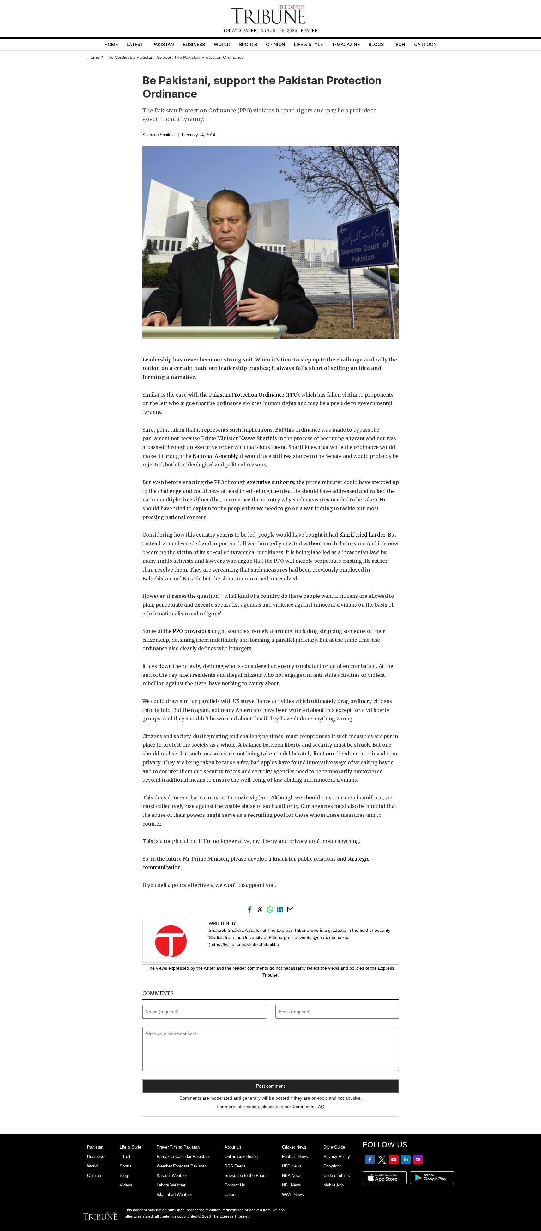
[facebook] (251, 909)
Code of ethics (336, 1175)
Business (194, 44)
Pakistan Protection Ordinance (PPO (253, 395)
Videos (126, 1185)
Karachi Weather (172, 1175)
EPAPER (309, 30)
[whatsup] (271, 909)
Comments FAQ (308, 1106)
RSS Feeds (235, 1166)
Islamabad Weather (174, 1194)
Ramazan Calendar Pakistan (183, 1156)
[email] (290, 909)
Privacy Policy (336, 1156)
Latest (135, 44)
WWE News (293, 1194)
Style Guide (334, 1147)
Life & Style (308, 44)
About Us (233, 1147)
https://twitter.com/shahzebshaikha (244, 944)
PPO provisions (191, 631)
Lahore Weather (171, 1185)
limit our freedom (335, 754)
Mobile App (333, 1185)
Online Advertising (241, 1156)
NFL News (291, 1185)
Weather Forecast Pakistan (182, 1166)
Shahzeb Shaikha (158, 135)
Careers (232, 1194)
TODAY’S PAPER (240, 30)
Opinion (275, 44)
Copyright (332, 1166)
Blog (124, 1175)
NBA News (292, 1175)
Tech (399, 44)
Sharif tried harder (362, 535)
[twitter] (261, 909)
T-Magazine (346, 44)
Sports (248, 44)
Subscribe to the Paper (246, 1175)
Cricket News (294, 1147)
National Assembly (215, 456)
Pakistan (163, 44)
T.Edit (125, 1156)
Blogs (376, 44)
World (222, 44)
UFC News (292, 1166)
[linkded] (281, 909)
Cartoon (425, 44)
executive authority (270, 482)
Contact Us (235, 1185)
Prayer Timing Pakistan (178, 1147)
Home (111, 44)
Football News (295, 1156)
